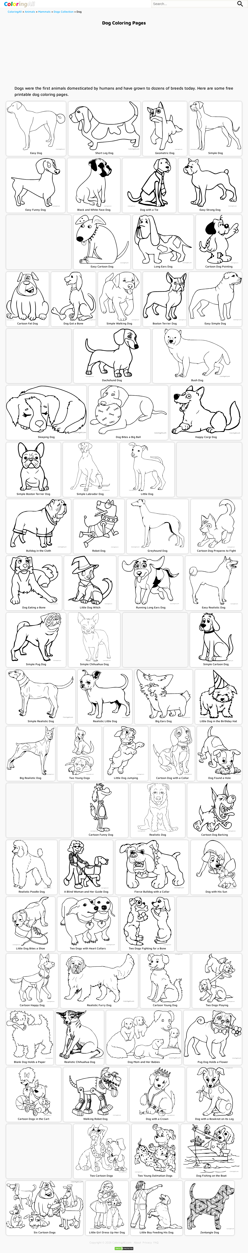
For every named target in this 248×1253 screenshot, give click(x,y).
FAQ (155, 1242)
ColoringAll (15, 11)
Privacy (147, 1242)
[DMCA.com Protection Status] (124, 1249)
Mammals (44, 11)
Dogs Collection (63, 11)
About (137, 1242)
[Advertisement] (124, 55)
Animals (30, 11)
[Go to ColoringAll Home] (19, 4)
